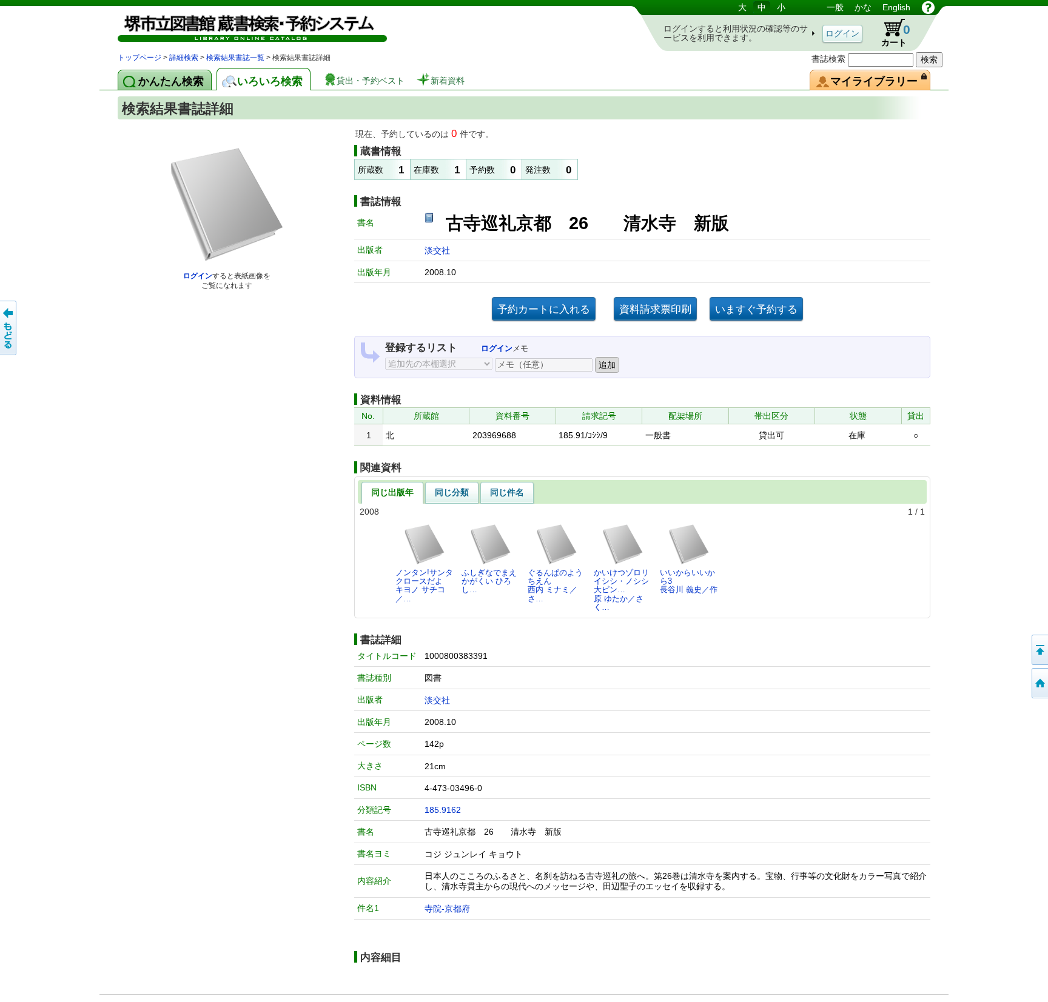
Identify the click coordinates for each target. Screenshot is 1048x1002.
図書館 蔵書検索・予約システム (245, 26)
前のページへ (9, 328)
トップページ (139, 57)
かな (863, 7)
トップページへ (1039, 683)
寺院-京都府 (447, 908)
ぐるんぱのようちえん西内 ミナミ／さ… (555, 585)
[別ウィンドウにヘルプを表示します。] (928, 7)
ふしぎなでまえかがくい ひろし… (489, 581)
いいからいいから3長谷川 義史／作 (688, 581)
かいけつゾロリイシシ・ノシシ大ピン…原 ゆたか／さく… (621, 590)
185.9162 (443, 810)
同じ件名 (507, 492)
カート (890, 32)
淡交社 (437, 250)
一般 (835, 7)
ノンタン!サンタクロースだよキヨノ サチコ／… (424, 585)
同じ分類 (452, 492)
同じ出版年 (392, 492)
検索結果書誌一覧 (235, 57)
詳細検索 (183, 57)
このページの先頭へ (1039, 650)
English (896, 7)
